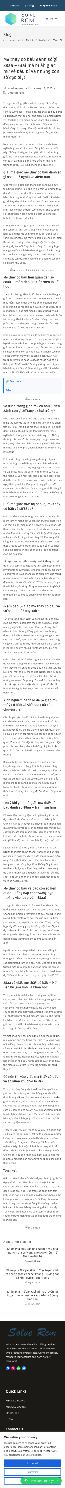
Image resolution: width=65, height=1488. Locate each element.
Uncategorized (16, 92)
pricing (29, 5)
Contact (15, 5)
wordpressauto (16, 88)
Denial (10, 1419)
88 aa (9, 390)
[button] (41, 1480)
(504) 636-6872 (48, 5)
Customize (32, 1471)
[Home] (4, 40)
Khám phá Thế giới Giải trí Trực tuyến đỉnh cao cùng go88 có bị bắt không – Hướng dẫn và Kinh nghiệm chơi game (33, 1274)
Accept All (32, 1463)
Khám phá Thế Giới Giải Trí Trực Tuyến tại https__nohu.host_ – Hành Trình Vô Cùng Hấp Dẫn (32, 1295)
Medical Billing (15, 1400)
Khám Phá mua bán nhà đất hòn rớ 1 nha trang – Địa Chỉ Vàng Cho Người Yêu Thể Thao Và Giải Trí (32, 1252)
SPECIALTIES (12, 1412)
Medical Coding (16, 1406)
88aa (12, 115)
